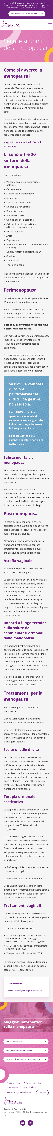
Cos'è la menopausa (14, 1041)
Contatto (42, 1092)
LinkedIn (22, 1123)
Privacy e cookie (13, 1083)
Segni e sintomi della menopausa (19, 1050)
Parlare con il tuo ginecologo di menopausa (25, 990)
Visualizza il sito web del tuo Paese (24, 14)
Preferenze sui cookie (32, 1083)
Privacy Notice (12, 1087)
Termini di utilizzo (29, 1087)
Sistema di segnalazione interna (19, 1092)
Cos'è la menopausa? (16, 983)
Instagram (30, 1123)
